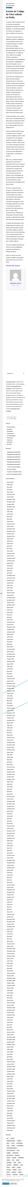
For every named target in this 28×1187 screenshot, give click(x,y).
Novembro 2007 (11, 1010)
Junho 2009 (10, 963)
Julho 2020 (10, 636)
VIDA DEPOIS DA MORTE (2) (13, 462)
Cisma (8, 1145)
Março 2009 (10, 970)
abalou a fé (13, 55)
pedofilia (14, 1172)
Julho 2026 (9, 484)
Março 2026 (10, 492)
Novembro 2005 (11, 1069)
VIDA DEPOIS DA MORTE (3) (13, 459)
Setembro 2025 (11, 506)
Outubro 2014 (10, 806)
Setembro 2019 (10, 661)
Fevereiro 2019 (10, 678)
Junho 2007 (10, 1022)
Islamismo (9, 1162)
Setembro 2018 (11, 691)
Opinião (14, 1169)
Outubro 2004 (10, 1101)
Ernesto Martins (11, 427)
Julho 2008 (10, 990)
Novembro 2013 (11, 833)
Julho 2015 (9, 784)
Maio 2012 (9, 877)
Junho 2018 (10, 698)
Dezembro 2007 (11, 1007)
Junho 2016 (10, 757)
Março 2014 (10, 823)
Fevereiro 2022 (11, 592)
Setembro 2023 (11, 560)
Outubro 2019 (10, 659)
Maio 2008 (9, 995)
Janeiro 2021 (10, 624)
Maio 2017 (9, 730)
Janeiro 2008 (10, 1005)
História (14, 1157)
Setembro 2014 (11, 808)
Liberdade (15, 1164)
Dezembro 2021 (11, 597)
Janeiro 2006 (10, 1064)
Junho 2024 (10, 543)
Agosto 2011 (10, 899)
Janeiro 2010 (10, 946)
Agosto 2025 (10, 509)
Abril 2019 (9, 673)
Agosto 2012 (10, 870)
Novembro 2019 (11, 656)
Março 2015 (10, 794)
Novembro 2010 (11, 921)
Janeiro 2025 (10, 526)
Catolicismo (19, 1143)
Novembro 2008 (11, 980)
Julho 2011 (9, 902)
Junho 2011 (9, 904)
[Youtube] (15, 418)
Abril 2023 (9, 573)
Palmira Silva (15, 283)
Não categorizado (9, 7)
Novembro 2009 (11, 951)
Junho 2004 (10, 1110)
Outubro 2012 (10, 865)
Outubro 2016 (10, 747)
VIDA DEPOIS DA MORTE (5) (13, 454)
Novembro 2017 (11, 715)
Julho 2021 (9, 609)
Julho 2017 (9, 725)
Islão (15, 1162)
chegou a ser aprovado (12, 190)
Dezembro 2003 (11, 1125)
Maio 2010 (9, 936)
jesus (19, 1162)
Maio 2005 (9, 1083)
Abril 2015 (9, 791)
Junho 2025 (10, 514)
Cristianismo (20, 1145)
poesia (19, 1172)
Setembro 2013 (10, 838)
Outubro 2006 (10, 1042)
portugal (15, 1174)
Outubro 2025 (10, 504)
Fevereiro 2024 (11, 553)
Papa (20, 1169)
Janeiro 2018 (10, 710)
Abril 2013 (9, 850)
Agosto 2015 (10, 781)
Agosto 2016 (10, 752)
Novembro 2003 (11, 1128)
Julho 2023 (9, 565)
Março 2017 (10, 735)
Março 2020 (10, 646)
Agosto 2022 (10, 582)
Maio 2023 (9, 570)
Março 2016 (10, 764)
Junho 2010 (10, 934)
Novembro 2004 (11, 1098)
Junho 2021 (10, 612)
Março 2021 (10, 619)
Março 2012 (10, 882)
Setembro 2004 (11, 1103)
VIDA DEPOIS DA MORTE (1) (13, 464)
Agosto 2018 (10, 693)
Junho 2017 (10, 727)
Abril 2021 (9, 617)
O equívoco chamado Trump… (14, 471)
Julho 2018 (9, 695)
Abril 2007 (9, 1027)
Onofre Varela (10, 437)
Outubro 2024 (10, 533)
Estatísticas (10, 1155)
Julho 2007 (10, 1020)
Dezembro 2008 (11, 978)
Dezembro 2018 (11, 683)
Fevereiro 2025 (11, 524)
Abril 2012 (9, 880)
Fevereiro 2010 (10, 943)
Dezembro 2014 (11, 801)
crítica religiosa (11, 1150)
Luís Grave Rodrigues (11, 435)
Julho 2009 (10, 961)
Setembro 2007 (11, 1015)
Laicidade (9, 1164)
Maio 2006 (9, 1054)
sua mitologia (14, 46)
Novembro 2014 (11, 803)
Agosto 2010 (10, 929)
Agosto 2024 (10, 538)
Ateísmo (19, 1140)
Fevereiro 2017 (10, 737)
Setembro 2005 (11, 1074)
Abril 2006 (9, 1056)
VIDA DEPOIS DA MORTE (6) (13, 452)
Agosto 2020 (10, 634)
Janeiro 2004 (10, 1123)
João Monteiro (10, 431)
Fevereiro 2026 (11, 494)
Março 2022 (10, 590)
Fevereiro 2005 (11, 1091)
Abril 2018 (9, 703)
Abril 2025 (9, 519)
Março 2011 (9, 911)
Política (9, 1174)
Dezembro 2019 (11, 654)
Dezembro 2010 (11, 919)
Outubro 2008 (10, 983)
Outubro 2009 (10, 953)
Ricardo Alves (9, 442)
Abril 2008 (9, 997)
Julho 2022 (9, 585)
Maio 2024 (9, 546)
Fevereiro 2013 (10, 855)
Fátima (8, 1157)
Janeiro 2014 (10, 828)
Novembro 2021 (11, 600)
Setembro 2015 (10, 779)
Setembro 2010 (11, 926)
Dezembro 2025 (11, 499)
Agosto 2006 (10, 1047)
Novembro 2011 (10, 892)
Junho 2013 (10, 845)
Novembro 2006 (11, 1039)
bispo (8, 1143)
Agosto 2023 (10, 563)
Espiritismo (15, 1152)
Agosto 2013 (10, 840)
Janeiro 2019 (10, 681)
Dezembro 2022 (11, 575)
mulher (19, 1167)
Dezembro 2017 (11, 713)
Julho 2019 (9, 666)
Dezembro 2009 (11, 948)
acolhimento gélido (19, 29)
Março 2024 (10, 551)
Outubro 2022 (10, 580)
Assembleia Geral (11, 1140)
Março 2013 (10, 853)
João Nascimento (10, 433)
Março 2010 (10, 941)
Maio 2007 (9, 1024)
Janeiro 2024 (10, 555)
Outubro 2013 (10, 835)
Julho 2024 (10, 541)
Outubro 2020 (10, 629)
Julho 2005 (9, 1078)
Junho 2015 (10, 786)
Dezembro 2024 (11, 528)
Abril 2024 (9, 548)
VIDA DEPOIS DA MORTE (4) (13, 457)
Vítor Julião (9, 444)
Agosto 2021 (10, 607)
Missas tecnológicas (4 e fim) (14, 474)
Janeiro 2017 (10, 740)
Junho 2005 (10, 1081)
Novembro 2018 (11, 686)
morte (13, 1167)
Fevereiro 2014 (10, 826)
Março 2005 (10, 1088)
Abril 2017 (9, 732)
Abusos (12, 1138)
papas (8, 1172)
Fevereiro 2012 (10, 885)
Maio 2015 (9, 789)
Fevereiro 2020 (11, 649)
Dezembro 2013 (11, 830)
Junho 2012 (10, 875)
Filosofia (17, 1155)
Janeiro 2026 (10, 497)
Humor (8, 1160)
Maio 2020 (9, 641)
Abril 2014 (9, 821)
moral (8, 1167)
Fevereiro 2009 (11, 973)
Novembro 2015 (11, 774)
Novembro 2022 (11, 578)
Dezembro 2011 (11, 889)
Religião (21, 1174)
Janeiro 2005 (10, 1093)
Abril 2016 (9, 762)
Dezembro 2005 (11, 1066)
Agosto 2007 (10, 1017)
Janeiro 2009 (10, 975)
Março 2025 (10, 521)
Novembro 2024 (11, 531)
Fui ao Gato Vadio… (11, 469)
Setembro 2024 (11, 536)
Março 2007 (10, 1029)
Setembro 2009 (11, 956)
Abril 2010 (9, 938)
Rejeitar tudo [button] (13, 1183)
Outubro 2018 (10, 688)
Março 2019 (10, 676)
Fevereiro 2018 (10, 708)
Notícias (9, 1169)
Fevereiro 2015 (10, 796)
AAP (8, 1138)
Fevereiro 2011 (10, 914)
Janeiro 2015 (10, 799)
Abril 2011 (9, 909)
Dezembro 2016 (11, 742)
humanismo (21, 1157)
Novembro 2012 (11, 862)
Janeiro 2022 (10, 595)
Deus (18, 1150)
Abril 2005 (9, 1086)
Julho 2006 (10, 1049)
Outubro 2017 (10, 717)
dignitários (9, 39)
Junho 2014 (10, 816)
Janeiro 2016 (10, 769)
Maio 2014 (9, 818)
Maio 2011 (9, 907)
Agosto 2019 (10, 664)
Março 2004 (10, 1118)
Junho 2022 (10, 587)
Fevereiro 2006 (11, 1061)
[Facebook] (8, 418)
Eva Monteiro (9, 429)
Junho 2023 (10, 568)
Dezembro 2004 (11, 1096)
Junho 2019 (10, 668)
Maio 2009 (9, 965)
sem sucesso (20, 116)
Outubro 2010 (10, 924)
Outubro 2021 (10, 602)
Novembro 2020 (11, 627)
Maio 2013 (9, 848)
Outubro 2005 (10, 1071)
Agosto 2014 (10, 811)
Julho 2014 (9, 813)
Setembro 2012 (10, 867)
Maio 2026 (9, 487)
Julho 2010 (9, 931)
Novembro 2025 (11, 501)
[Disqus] (15, 311)
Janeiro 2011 (10, 916)
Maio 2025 (9, 516)
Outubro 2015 (10, 776)
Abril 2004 (9, 1115)
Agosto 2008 (10, 988)
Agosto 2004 (10, 1105)
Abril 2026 (9, 489)
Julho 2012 (9, 872)
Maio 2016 (9, 759)
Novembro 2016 (11, 744)
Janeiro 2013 (10, 857)
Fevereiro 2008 (11, 1002)
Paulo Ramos (9, 440)
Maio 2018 (9, 700)
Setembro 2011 (10, 897)
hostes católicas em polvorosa (14, 33)
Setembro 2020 (11, 632)
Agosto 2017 (10, 722)
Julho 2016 (9, 754)
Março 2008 (10, 1000)
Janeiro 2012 (10, 887)
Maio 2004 (9, 1113)
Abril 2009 (9, 968)
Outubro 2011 (10, 894)
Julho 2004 (10, 1108)
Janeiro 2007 (10, 1034)
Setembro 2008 (11, 985)
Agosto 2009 (10, 958)
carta (12, 1143)
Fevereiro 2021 (10, 622)
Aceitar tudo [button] (6, 1183)
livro (21, 1164)
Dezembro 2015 (11, 772)
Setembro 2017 (10, 720)
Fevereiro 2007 (11, 1032)
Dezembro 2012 (11, 860)
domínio (9, 1152)
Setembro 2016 (10, 749)
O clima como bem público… (14, 466)
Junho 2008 (10, 993)
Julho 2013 (9, 843)
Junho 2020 (10, 639)
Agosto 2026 (10, 482)
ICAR (13, 1160)
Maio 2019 (9, 671)
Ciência (13, 1145)
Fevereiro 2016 (10, 767)
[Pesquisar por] (23, 373)
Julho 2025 (9, 511)
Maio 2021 (9, 614)
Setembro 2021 (10, 605)
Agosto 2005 (10, 1076)
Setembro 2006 (11, 1044)
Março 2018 (10, 705)
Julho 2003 (10, 1130)
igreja (17, 1160)
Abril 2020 (9, 644)
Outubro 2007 (10, 1012)
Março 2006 (10, 1059)
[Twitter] (11, 418)
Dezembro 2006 (11, 1037)
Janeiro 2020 (10, 651)
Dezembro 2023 (11, 558)
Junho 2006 (10, 1051)
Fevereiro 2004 (11, 1120)
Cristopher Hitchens (12, 1148)
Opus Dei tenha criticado (13, 79)
